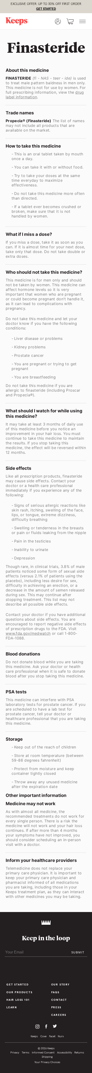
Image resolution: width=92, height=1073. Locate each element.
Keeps (34, 1036)
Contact (59, 1000)
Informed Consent (43, 1052)
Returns (79, 1052)
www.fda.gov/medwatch (28, 633)
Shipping (47, 1057)
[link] (22, 21)
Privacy (14, 1052)
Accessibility (64, 1052)
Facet (52, 1036)
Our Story (60, 984)
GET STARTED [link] (46, 9)
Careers (59, 1015)
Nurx (61, 1036)
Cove (43, 1036)
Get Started (17, 984)
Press (56, 1007)
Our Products (19, 992)
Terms (25, 1052)
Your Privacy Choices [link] (47, 1062)
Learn (11, 1007)
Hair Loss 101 (17, 1000)
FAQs (55, 992)
